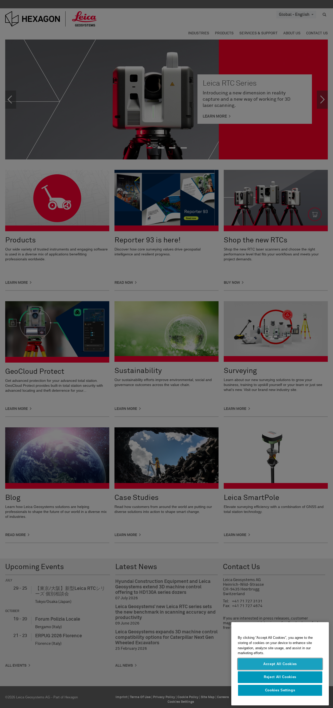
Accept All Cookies (280, 664)
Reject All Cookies (280, 677)
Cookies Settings (280, 690)
